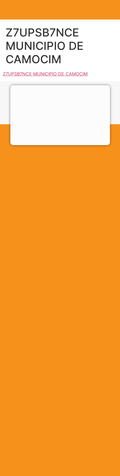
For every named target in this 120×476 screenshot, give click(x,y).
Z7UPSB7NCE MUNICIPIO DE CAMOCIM (45, 74)
